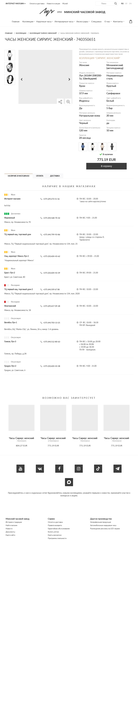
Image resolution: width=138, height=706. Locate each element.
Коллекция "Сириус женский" (43, 33)
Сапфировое (113, 93)
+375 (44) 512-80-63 (51, 342)
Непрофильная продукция (100, 522)
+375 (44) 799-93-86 (51, 234)
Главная (8, 33)
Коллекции (21, 33)
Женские (84, 65)
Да (80, 108)
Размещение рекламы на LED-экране (105, 528)
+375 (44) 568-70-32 (51, 218)
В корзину (106, 166)
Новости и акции (53, 3)
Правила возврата (55, 525)
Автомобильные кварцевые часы (103, 525)
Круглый (111, 85)
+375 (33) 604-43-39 (51, 273)
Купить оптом (53, 532)
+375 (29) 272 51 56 (51, 199)
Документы (10, 532)
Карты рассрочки (54, 535)
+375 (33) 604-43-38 (51, 366)
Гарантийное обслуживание (59, 528)
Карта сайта (10, 535)
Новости (9, 528)
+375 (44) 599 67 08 (51, 289)
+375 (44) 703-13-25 (51, 323)
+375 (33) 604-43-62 (51, 256)
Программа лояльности (57, 538)
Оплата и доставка (37, 3)
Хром (82, 85)
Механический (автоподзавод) (114, 66)
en (130, 3)
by (126, 3)
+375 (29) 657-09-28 (51, 306)
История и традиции (14, 522)
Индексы (84, 100)
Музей (65, 3)
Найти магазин (11, 525)
